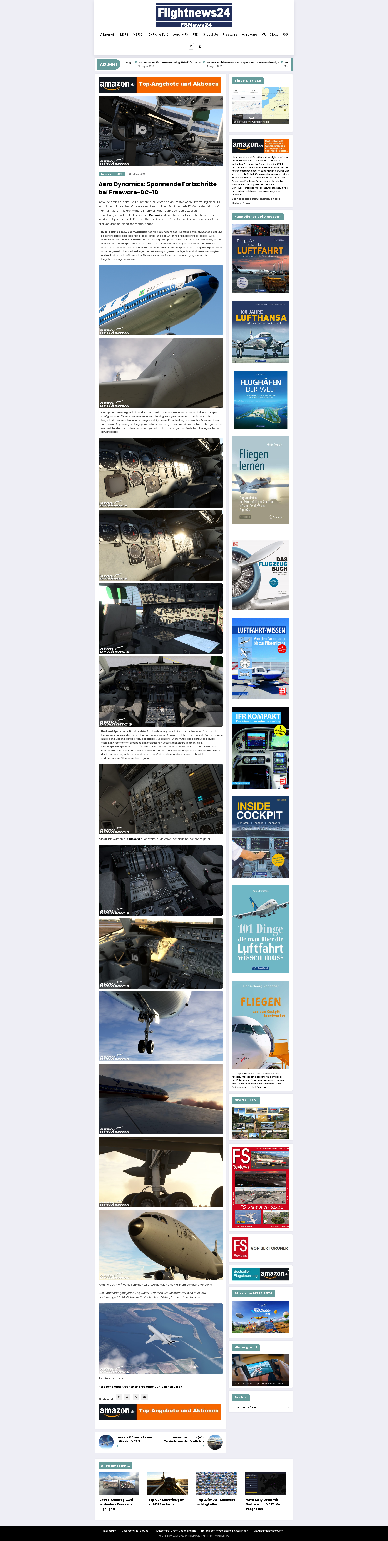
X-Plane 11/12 (159, 34)
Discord (154, 215)
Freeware (230, 34)
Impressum (109, 1530)
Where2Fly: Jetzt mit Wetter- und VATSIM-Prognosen (263, 1504)
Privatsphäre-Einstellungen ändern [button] (175, 1530)
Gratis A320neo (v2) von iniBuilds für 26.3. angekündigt (134, 1439)
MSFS (124, 34)
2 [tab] (248, 127)
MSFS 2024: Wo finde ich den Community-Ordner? (258, 120)
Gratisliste (210, 34)
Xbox (274, 34)
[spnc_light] (200, 46)
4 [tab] (255, 127)
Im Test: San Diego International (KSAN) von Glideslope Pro (272, 62)
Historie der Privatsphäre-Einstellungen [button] (224, 1530)
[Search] (191, 46)
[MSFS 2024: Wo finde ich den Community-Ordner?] (260, 105)
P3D (195, 34)
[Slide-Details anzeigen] (260, 1123)
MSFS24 (139, 34)
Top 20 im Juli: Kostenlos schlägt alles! (216, 1502)
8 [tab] (269, 127)
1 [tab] (245, 127)
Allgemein (108, 34)
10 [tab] (276, 127)
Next (286, 124)
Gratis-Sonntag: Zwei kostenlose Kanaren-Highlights (116, 1504)
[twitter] (127, 1397)
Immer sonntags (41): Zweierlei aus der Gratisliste (184, 1439)
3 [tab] (252, 127)
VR (264, 34)
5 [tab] (259, 127)
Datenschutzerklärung (135, 1530)
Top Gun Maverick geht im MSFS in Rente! (166, 1502)
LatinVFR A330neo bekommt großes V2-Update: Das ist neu (191, 62)
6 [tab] (262, 127)
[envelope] (144, 1397)
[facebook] (119, 1397)
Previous (235, 124)
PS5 (285, 34)
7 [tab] (266, 127)
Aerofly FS (180, 34)
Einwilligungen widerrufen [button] (268, 1530)
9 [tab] (273, 127)
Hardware (249, 34)
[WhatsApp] (136, 1397)
